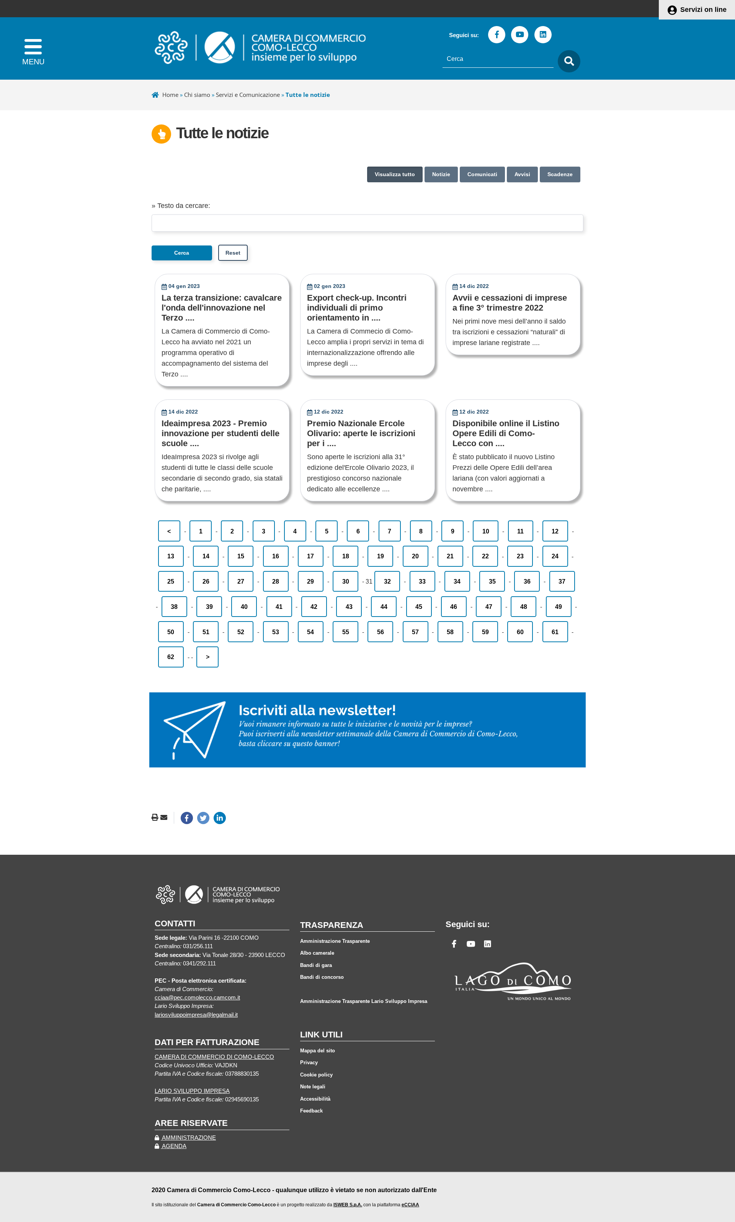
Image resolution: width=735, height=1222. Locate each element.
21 (450, 556)
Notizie (441, 174)
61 (555, 631)
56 (380, 631)
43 (349, 606)
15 (240, 556)
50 (170, 631)
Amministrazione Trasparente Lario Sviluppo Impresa (363, 1001)
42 (313, 606)
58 (450, 631)
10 (485, 531)
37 (562, 581)
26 (206, 581)
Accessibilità (315, 1099)
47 (488, 606)
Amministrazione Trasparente (335, 941)
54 (310, 631)
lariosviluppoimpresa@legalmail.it (196, 1015)
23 (520, 556)
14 (206, 556)
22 (485, 556)
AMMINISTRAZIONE (188, 1138)
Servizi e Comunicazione (248, 94)
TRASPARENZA (331, 925)
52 (240, 631)
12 (555, 531)
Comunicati (482, 174)
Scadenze (560, 174)
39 (209, 606)
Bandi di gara (316, 965)
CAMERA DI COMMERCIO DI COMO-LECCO (214, 1057)
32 (387, 581)
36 (527, 581)
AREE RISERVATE (191, 1123)
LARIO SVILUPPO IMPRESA (192, 1091)
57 (415, 631)
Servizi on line (703, 9)
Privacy (309, 1062)
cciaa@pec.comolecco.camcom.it (197, 998)
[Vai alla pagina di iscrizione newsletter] (367, 729)
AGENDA (173, 1146)
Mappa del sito (317, 1051)
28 (275, 581)
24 (555, 556)
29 (310, 581)
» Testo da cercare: (181, 205)
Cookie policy (316, 1075)
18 (345, 556)
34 (457, 581)
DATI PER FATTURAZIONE (207, 1042)
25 (170, 581)
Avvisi (522, 174)
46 (453, 606)
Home (170, 94)
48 (523, 606)
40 (244, 606)
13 (170, 556)
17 (310, 556)
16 (275, 556)
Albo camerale (317, 953)
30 (345, 581)
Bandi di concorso (322, 977)
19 (380, 556)
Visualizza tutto (395, 174)
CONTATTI (175, 923)
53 (275, 631)
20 (415, 556)
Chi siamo (197, 94)
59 (485, 631)
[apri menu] (33, 48)
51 (206, 631)
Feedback (311, 1111)
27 (240, 581)
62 (170, 656)
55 (345, 631)
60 (520, 631)
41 (279, 606)
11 (520, 531)
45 (418, 606)
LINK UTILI (321, 1034)
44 (384, 606)
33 (422, 581)
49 (558, 606)
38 (174, 606)
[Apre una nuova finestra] (187, 818)
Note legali (312, 1086)
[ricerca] (567, 61)
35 (492, 581)
